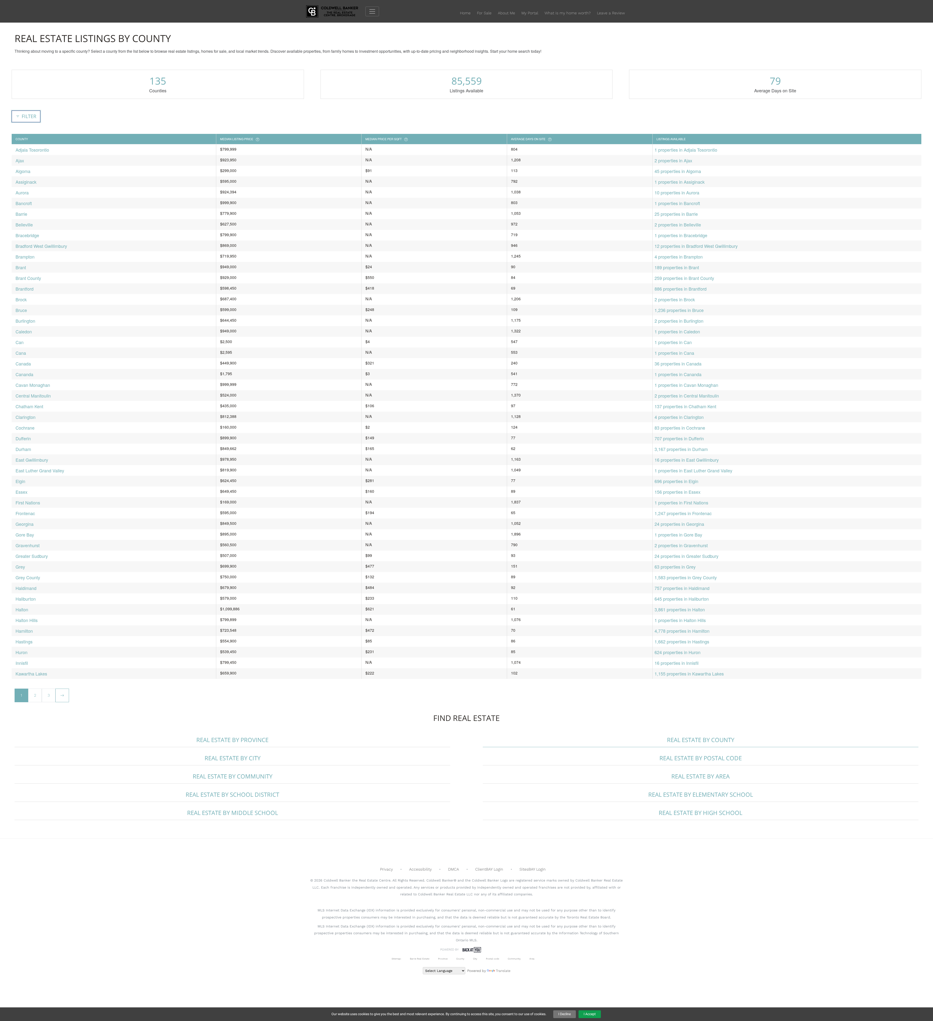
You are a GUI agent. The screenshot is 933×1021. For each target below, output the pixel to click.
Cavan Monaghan (33, 385)
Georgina (25, 524)
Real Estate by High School (700, 813)
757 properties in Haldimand (682, 588)
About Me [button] (506, 13)
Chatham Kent (29, 406)
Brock (21, 299)
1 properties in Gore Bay (678, 534)
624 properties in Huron (677, 652)
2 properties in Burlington (679, 321)
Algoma (23, 171)
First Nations (28, 502)
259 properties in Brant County (684, 278)
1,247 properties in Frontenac (683, 513)
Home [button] (465, 13)
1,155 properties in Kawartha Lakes (689, 673)
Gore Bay (25, 534)
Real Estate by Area (700, 776)
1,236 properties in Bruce (679, 310)
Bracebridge (27, 235)
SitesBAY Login (532, 869)
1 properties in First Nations (681, 502)
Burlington (25, 321)
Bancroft (24, 203)
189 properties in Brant (677, 267)
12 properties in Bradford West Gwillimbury (696, 246)
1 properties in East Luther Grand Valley (693, 470)
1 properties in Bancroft (677, 203)
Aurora (22, 192)
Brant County (28, 278)
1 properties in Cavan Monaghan (686, 385)
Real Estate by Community (232, 776)
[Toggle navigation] (372, 11)
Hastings (24, 641)
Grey (20, 566)
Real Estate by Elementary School (700, 794)
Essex (21, 492)
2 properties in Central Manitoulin (687, 395)
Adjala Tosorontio (32, 150)
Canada (23, 363)
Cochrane (25, 427)
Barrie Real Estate (419, 958)
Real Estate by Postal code (700, 758)
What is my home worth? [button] (567, 13)
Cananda (24, 374)
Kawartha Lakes (31, 673)
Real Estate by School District (232, 794)
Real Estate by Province (232, 740)
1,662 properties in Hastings (682, 641)
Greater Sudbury (32, 556)
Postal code (492, 958)
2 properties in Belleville (678, 224)
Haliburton (26, 599)
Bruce (21, 310)
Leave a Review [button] (611, 13)
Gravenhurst (28, 545)
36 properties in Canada (678, 363)
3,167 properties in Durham (681, 449)
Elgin (20, 481)
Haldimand (26, 588)
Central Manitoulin (33, 395)
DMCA (453, 869)
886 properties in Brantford (681, 289)
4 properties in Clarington (679, 417)
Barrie (21, 214)
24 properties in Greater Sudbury (686, 556)
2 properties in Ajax (673, 160)
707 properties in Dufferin (679, 438)
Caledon (24, 331)
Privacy (386, 869)
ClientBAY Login (489, 869)
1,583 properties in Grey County (686, 577)
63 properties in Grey (675, 566)
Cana (21, 353)
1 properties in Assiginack (680, 182)
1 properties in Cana (674, 353)
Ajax (20, 160)
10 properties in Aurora (677, 192)
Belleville (24, 224)
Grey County (28, 577)
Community (514, 958)
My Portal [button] (529, 13)
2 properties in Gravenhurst (681, 545)
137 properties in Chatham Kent (685, 406)
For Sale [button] (484, 13)
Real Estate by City (232, 758)
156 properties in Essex (677, 492)
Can (20, 342)
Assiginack (26, 182)
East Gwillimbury (32, 460)
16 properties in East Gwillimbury (687, 460)
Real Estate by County (700, 740)
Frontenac (25, 513)
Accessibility (420, 869)
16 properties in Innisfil (677, 663)
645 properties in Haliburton (682, 599)
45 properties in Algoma (678, 171)
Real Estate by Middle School (232, 813)
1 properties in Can (673, 342)
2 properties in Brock (675, 299)
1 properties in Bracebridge (681, 235)
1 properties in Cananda (678, 374)
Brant (21, 267)
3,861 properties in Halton (680, 609)
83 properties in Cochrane (680, 427)
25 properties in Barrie (676, 214)
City (475, 958)
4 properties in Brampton (679, 256)
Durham (23, 449)
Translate (503, 971)
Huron (21, 652)
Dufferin (23, 438)
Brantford (25, 289)
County (460, 958)
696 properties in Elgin (676, 481)
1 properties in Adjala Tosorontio (686, 150)
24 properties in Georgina (679, 524)
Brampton (25, 256)
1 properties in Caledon (677, 331)
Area (531, 958)
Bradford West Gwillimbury (41, 246)
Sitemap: (396, 958)
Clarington (25, 417)
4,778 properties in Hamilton (682, 631)
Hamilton (24, 631)
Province (443, 958)
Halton (22, 609)
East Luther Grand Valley (40, 470)
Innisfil (22, 663)
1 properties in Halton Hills (680, 620)
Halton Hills (27, 620)
